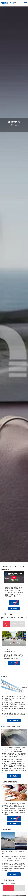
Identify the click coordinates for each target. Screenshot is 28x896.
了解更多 (15, 608)
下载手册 (15, 602)
